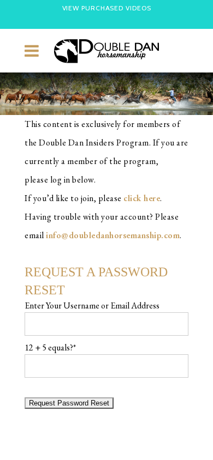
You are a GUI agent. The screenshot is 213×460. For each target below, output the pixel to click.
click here (141, 198)
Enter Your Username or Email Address (92, 305)
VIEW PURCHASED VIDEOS (106, 8)
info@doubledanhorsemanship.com (113, 235)
